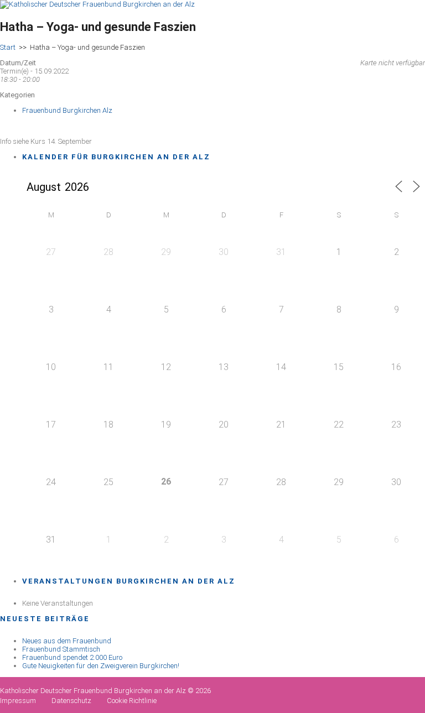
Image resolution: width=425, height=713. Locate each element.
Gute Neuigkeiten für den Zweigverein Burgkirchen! (100, 666)
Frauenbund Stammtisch (61, 649)
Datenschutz (71, 700)
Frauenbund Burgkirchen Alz (67, 110)
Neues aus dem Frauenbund (66, 641)
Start (7, 47)
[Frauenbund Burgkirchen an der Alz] (97, 4)
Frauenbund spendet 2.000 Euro (72, 657)
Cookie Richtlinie (132, 700)
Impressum (18, 700)
